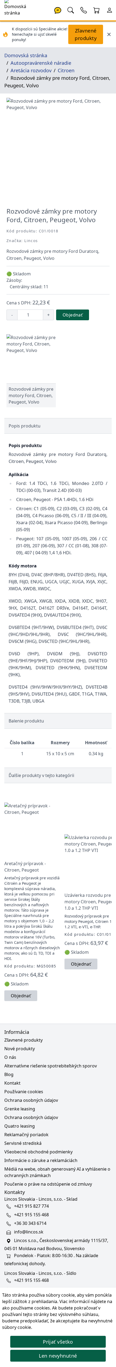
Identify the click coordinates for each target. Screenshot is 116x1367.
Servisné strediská (23, 1143)
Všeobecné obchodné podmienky (38, 1152)
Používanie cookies (23, 1092)
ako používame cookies (26, 1308)
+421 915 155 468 (31, 1215)
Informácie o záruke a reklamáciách (40, 1160)
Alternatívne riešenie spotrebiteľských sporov (50, 1066)
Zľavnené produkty (86, 34)
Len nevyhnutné (58, 1355)
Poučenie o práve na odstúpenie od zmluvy (48, 1184)
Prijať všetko (58, 1342)
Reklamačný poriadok (26, 1135)
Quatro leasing (19, 1126)
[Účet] (109, 10)
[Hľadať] (70, 10)
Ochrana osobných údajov (31, 1100)
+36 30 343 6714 (30, 1223)
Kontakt (12, 1083)
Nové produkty (19, 1049)
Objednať (73, 315)
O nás (10, 1057)
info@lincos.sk (28, 1232)
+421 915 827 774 (31, 1206)
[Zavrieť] (109, 34)
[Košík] (96, 10)
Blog (8, 1074)
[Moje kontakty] (83, 10)
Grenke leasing (19, 1109)
